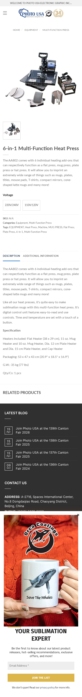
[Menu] (5, 13)
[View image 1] (12, 130)
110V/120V (31, 205)
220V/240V (11, 205)
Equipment (31, 30)
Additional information (41, 256)
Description (11, 256)
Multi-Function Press (56, 30)
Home (16, 30)
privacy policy (47, 687)
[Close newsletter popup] (78, 515)
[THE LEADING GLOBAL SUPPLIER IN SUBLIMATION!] (41, 13)
